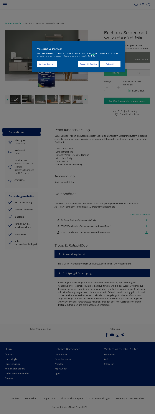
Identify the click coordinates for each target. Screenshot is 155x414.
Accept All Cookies (88, 64)
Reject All (110, 64)
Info (93, 56)
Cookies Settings (46, 64)
